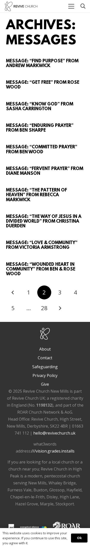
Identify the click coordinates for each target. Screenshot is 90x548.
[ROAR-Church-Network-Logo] (67, 527)
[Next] (60, 308)
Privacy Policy (45, 375)
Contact (45, 358)
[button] (71, 6)
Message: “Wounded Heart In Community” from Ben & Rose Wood (40, 269)
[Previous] (13, 292)
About (45, 349)
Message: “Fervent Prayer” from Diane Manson (44, 171)
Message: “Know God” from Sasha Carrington (39, 107)
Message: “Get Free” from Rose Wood (42, 85)
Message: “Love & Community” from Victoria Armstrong (42, 245)
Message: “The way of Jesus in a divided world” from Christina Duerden (44, 221)
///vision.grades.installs (52, 451)
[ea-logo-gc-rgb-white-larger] (33, 528)
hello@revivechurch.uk (54, 433)
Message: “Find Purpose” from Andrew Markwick (42, 64)
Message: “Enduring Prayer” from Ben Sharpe (40, 128)
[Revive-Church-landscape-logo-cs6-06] (21, 6)
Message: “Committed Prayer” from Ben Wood (41, 150)
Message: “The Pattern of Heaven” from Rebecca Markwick (36, 195)
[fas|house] (11, 527)
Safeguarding (45, 366)
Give (45, 384)
